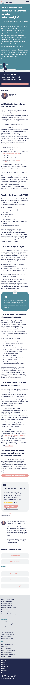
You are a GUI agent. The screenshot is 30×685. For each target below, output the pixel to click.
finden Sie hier (9, 446)
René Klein (11, 95)
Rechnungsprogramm (6, 652)
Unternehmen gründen (7, 638)
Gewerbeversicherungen (7, 632)
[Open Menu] (27, 2)
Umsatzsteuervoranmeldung (8, 654)
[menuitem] (15, 599)
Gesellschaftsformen (6, 603)
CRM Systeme (4, 646)
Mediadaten (4, 670)
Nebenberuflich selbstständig (8, 614)
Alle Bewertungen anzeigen (11, 509)
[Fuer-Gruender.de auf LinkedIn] (15, 676)
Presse (3, 672)
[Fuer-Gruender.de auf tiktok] (8, 676)
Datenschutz (4, 666)
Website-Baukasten (6, 656)
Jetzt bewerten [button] (10, 506)
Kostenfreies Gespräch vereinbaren (15, 476)
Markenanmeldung (6, 611)
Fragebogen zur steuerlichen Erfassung (10, 626)
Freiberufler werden (6, 628)
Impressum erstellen (6, 636)
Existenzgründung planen (7, 599)
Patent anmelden (5, 616)
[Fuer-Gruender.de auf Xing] (2, 676)
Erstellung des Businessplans (11, 154)
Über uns (3, 660)
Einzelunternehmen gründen (8, 624)
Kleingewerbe (4, 609)
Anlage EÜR (4, 622)
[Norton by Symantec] (4, 683)
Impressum (4, 664)
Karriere (3, 662)
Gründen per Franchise (6, 605)
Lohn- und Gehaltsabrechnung (8, 650)
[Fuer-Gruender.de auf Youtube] (5, 676)
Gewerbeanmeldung (6, 630)
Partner (3, 668)
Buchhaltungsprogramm (7, 644)
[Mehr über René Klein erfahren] (4, 96)
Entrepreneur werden (6, 601)
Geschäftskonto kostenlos (7, 634)
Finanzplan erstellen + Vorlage (8, 607)
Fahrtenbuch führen (6, 648)
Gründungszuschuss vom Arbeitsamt (15, 435)
